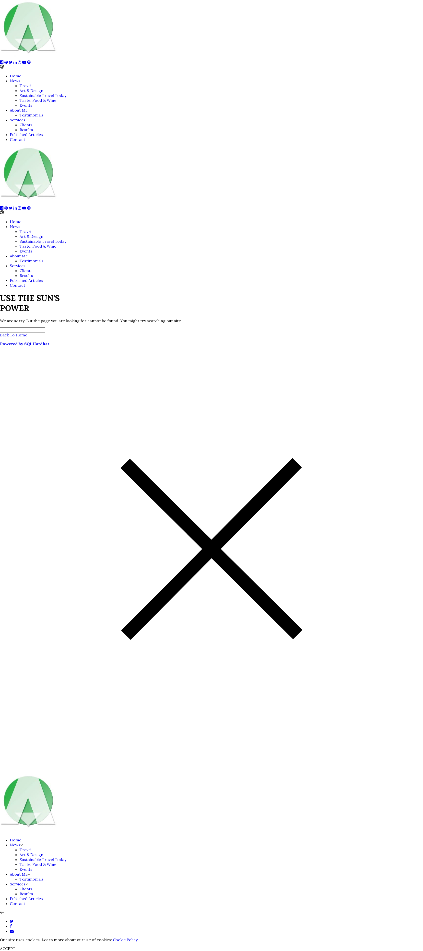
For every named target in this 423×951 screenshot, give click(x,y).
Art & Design (31, 90)
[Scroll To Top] (2, 912)
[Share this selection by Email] (12, 930)
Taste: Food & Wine (38, 100)
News (15, 80)
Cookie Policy (125, 939)
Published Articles (26, 134)
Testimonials (32, 115)
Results (26, 129)
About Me (19, 110)
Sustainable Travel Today (43, 95)
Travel (26, 85)
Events (26, 105)
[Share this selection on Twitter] (11, 921)
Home (15, 75)
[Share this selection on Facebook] (11, 926)
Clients (26, 124)
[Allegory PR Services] (29, 57)
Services (17, 119)
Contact (17, 139)
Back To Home (13, 334)
